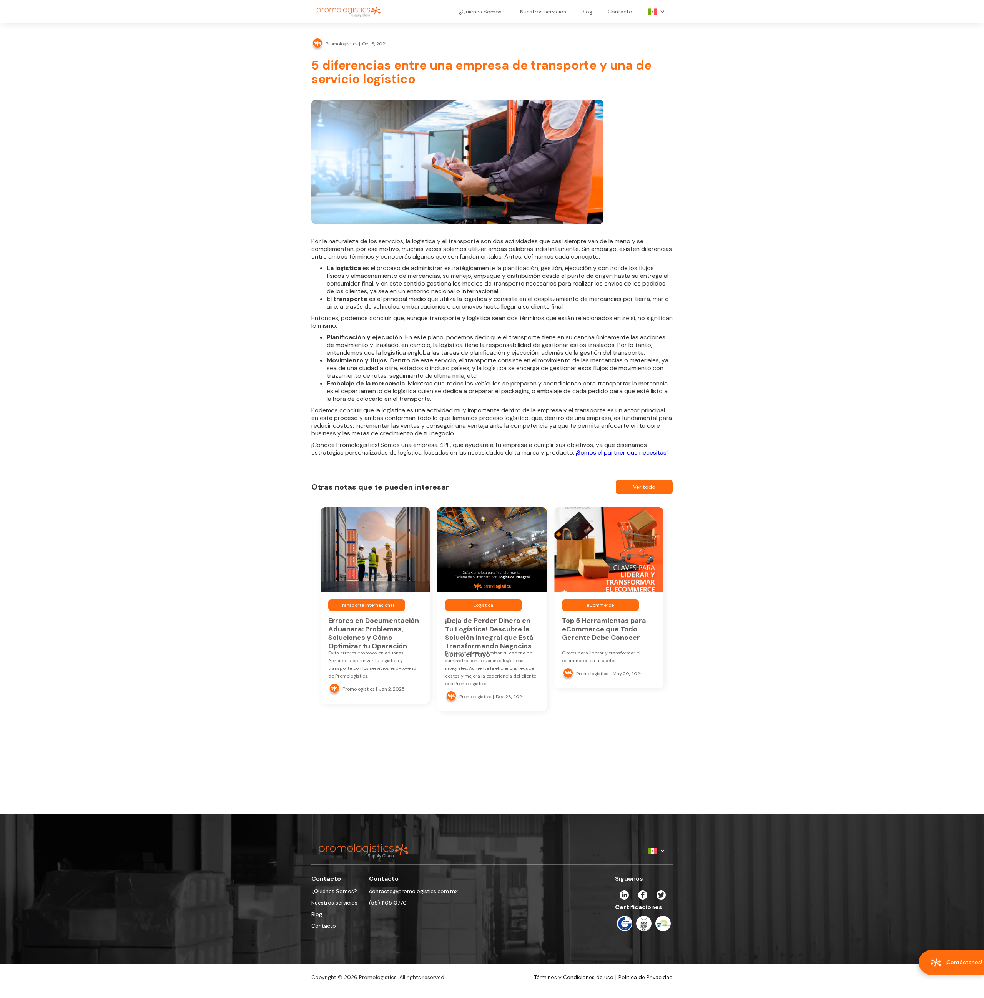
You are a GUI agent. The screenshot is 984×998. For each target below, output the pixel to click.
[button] (656, 11)
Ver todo (644, 486)
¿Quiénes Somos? (482, 11)
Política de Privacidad (645, 977)
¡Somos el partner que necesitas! (621, 452)
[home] (349, 11)
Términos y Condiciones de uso (573, 977)
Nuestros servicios (543, 11)
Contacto (620, 11)
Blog (587, 11)
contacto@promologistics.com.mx (413, 891)
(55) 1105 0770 (388, 902)
